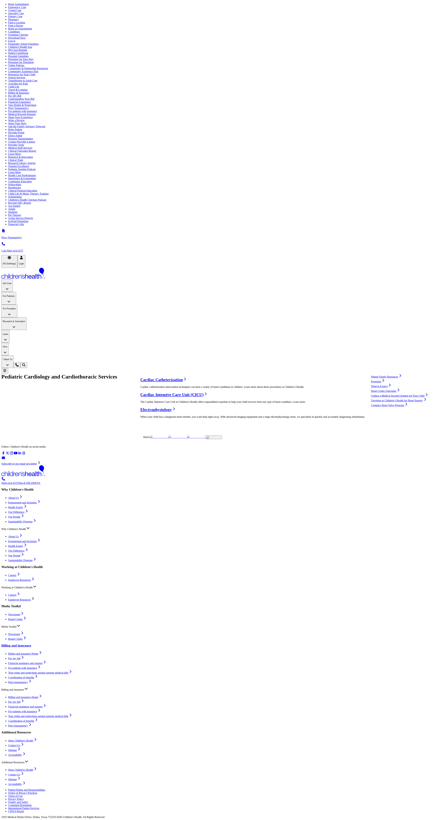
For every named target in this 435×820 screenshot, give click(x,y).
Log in (11, 40)
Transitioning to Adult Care (22, 80)
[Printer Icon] (213, 437)
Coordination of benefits (21, 677)
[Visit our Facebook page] (3, 454)
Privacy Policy (16, 799)
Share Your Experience (20, 117)
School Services (16, 77)
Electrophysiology (156, 409)
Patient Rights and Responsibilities (26, 789)
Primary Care (15, 16)
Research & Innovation (20, 157)
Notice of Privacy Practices (22, 792)
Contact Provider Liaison (21, 141)
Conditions (14, 31)
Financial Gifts (16, 224)
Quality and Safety (18, 802)
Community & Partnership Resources (28, 68)
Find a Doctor (15, 25)
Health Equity (15, 507)
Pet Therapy (14, 215)
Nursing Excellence (18, 166)
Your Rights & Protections (22, 105)
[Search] (23, 365)
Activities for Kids (18, 83)
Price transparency (18, 682)
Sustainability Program (20, 521)
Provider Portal (16, 132)
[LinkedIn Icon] (196, 437)
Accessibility (15, 754)
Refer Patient (15, 129)
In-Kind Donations (18, 221)
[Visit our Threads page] (24, 454)
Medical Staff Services (20, 147)
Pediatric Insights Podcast (22, 169)
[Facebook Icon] (177, 437)
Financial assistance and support (25, 663)
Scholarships (15, 196)
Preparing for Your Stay (20, 59)
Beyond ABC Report (19, 202)
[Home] (217, 273)
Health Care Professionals (22, 175)
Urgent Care (14, 10)
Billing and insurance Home (23, 653)
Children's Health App (20, 47)
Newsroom (14, 614)
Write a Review (16, 120)
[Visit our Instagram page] (12, 454)
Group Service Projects (20, 218)
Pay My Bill (14, 95)
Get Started (14, 205)
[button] (217, 528)
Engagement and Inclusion (22, 502)
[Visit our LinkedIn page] (20, 454)
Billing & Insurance (18, 92)
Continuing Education (20, 181)
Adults (11, 209)
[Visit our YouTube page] (16, 454)
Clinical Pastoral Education (22, 190)
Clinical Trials (15, 160)
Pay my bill (14, 658)
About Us (13, 497)
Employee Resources (19, 580)
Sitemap (12, 750)
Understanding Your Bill (21, 98)
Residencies (14, 187)
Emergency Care (17, 7)
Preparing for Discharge (21, 62)
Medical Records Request (22, 114)
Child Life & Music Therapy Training (28, 193)
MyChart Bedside (17, 50)
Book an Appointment (20, 28)
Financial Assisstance (19, 102)
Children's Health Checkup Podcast (27, 199)
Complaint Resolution (20, 805)
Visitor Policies (16, 65)
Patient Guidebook (18, 53)
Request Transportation (20, 138)
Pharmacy (13, 19)
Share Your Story (17, 123)
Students (12, 212)
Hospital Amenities (18, 56)
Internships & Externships (22, 178)
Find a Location (16, 22)
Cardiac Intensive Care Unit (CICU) (172, 394)
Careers (12, 575)
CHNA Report (16, 811)
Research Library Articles (22, 163)
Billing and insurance (16, 645)
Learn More (14, 153)
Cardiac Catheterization (161, 379)
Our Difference (16, 512)
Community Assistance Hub (23, 71)
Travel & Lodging (18, 89)
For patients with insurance (22, 111)
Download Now (17, 37)
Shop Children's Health (20, 740)
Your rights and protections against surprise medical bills (38, 672)
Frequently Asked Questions (23, 43)
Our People (14, 516)
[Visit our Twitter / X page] (7, 454)
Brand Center (15, 619)
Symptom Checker (18, 34)
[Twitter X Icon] (159, 437)
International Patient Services (23, 808)
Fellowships (14, 184)
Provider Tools (16, 144)
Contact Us (14, 745)
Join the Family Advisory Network (26, 126)
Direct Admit (15, 135)
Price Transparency (18, 108)
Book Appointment (18, 4)
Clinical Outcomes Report (22, 150)
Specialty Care (16, 13)
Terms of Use (15, 796)
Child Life (13, 86)
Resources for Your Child (21, 74)
